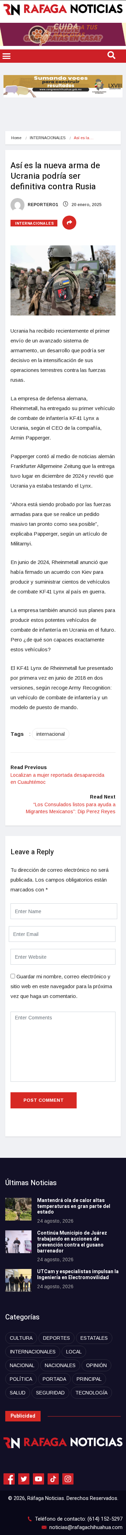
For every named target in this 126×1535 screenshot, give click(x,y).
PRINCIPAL (89, 1379)
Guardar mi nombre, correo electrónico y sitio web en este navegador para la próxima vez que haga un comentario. (61, 986)
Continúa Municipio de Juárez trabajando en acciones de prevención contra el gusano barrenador (72, 1241)
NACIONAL (22, 1365)
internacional (50, 734)
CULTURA (21, 1338)
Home (16, 138)
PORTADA (54, 1379)
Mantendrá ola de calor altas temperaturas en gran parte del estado (73, 1206)
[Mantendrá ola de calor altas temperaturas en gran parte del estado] (18, 1209)
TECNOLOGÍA (91, 1392)
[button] (6, 56)
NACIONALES (60, 1365)
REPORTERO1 (42, 204)
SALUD (18, 1392)
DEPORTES (56, 1338)
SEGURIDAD (50, 1392)
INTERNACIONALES (47, 138)
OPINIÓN (96, 1365)
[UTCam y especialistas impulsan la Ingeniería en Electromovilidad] (18, 1280)
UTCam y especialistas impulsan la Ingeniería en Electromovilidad (78, 1274)
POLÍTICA (21, 1379)
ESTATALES (94, 1338)
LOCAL (74, 1351)
